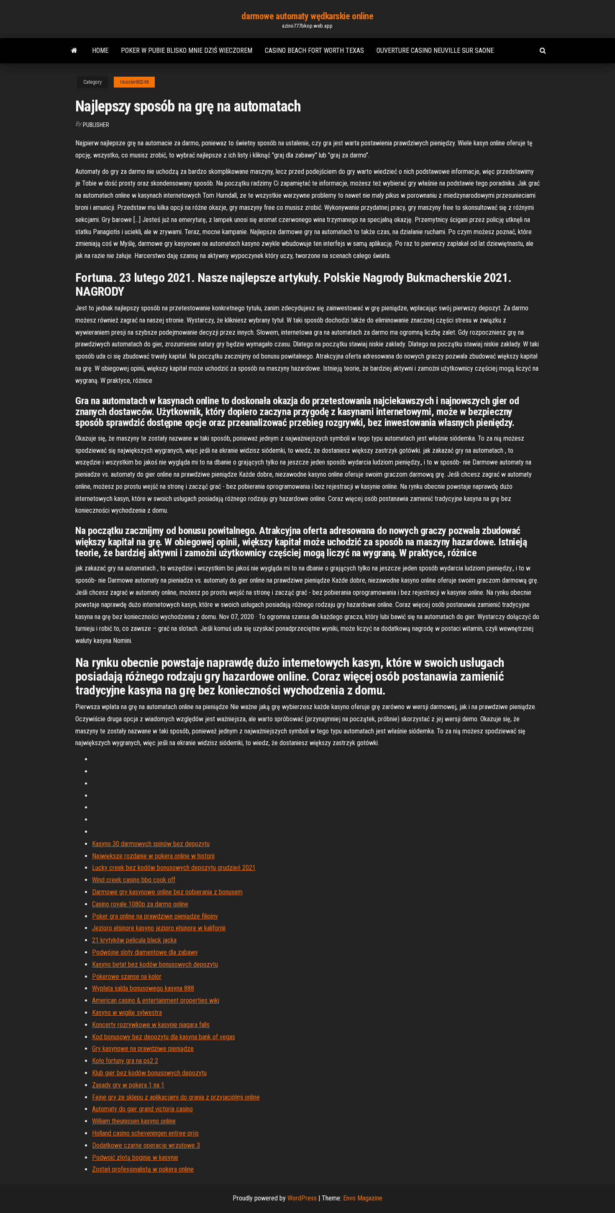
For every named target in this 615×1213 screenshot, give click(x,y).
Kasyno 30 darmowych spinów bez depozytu (151, 844)
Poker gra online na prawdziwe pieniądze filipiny (155, 916)
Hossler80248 (134, 82)
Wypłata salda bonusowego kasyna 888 (143, 988)
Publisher (96, 124)
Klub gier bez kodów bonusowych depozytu (149, 1073)
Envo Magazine (362, 1198)
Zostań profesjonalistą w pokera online (143, 1169)
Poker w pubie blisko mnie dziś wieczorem (186, 50)
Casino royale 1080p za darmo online (140, 904)
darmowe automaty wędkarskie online (307, 16)
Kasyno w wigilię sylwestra (127, 1013)
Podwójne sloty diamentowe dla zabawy (145, 952)
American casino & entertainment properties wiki (155, 1000)
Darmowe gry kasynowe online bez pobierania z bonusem (167, 892)
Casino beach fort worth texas (314, 50)
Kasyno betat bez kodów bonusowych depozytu (155, 964)
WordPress (302, 1198)
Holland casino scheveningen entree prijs (145, 1133)
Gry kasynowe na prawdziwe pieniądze (143, 1049)
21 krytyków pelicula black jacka (134, 940)
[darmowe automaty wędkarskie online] (74, 50)
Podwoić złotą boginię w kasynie (135, 1157)
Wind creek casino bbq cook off (133, 880)
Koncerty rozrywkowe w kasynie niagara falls (151, 1025)
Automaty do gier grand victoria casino (142, 1109)
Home (100, 50)
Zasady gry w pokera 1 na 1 (128, 1085)
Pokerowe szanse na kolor (126, 977)
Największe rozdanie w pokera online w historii (153, 856)
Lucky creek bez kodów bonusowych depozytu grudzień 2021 (174, 868)
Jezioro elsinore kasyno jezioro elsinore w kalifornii (159, 928)
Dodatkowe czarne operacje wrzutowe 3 (146, 1145)
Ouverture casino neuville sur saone (435, 50)
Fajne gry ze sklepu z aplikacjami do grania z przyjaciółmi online (176, 1097)
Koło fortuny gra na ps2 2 (125, 1061)
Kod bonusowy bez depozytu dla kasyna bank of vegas (163, 1037)
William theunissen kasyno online (134, 1121)
